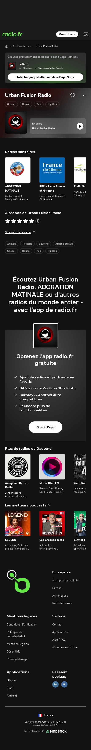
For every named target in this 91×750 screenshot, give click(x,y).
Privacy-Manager (18, 659)
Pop (38, 104)
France (48, 715)
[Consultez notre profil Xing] (64, 684)
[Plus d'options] (83, 95)
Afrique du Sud (64, 244)
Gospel (11, 104)
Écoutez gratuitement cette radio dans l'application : (43, 57)
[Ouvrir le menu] (85, 34)
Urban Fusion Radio (43, 128)
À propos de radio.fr (65, 580)
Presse (56, 588)
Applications (60, 632)
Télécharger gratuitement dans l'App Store (45, 77)
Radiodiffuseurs (62, 603)
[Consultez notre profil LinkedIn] (55, 684)
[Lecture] (80, 126)
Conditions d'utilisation (22, 624)
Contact (57, 624)
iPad (9, 688)
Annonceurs (60, 595)
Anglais (11, 244)
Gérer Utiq (14, 651)
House (26, 104)
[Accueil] (6, 46)
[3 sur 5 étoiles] (20, 221)
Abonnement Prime (64, 647)
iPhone (11, 680)
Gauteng (44, 244)
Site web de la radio (18, 232)
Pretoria (27, 244)
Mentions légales (18, 644)
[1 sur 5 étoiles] (8, 221)
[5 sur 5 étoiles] (31, 221)
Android (12, 695)
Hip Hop (52, 104)
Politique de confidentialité (16, 634)
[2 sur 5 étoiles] (14, 221)
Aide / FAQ (59, 639)
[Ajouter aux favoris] (72, 95)
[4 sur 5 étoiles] (26, 221)
